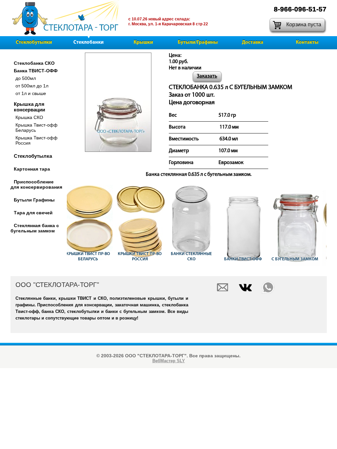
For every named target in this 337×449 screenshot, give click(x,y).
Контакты (307, 42)
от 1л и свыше (30, 93)
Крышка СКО (29, 117)
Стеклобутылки (34, 42)
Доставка (252, 42)
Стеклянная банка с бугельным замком (35, 228)
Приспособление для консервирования (36, 184)
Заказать (207, 76)
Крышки (143, 42)
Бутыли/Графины (198, 42)
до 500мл (25, 78)
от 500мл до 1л (31, 85)
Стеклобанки (88, 42)
